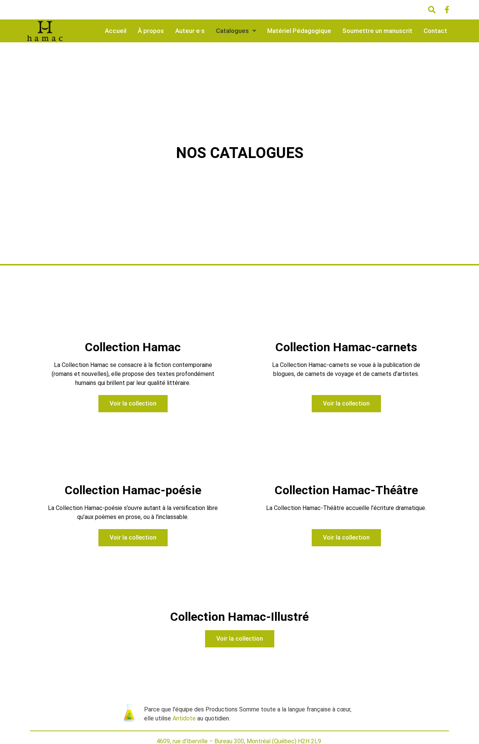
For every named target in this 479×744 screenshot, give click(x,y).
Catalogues (232, 30)
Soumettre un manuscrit (377, 30)
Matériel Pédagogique (299, 30)
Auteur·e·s (190, 30)
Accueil (115, 30)
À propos (151, 30)
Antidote (184, 718)
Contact (435, 30)
